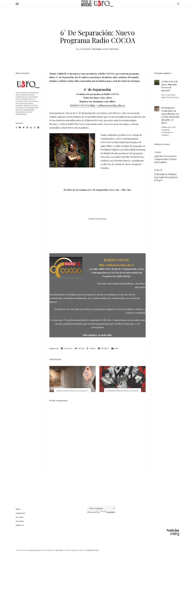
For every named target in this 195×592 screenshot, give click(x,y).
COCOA (82, 49)
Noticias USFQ (172, 532)
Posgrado (20, 521)
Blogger (59, 550)
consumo (157, 152)
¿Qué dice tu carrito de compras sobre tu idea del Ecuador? (165, 159)
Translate (110, 512)
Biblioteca (20, 525)
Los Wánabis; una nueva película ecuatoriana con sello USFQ (129, 391)
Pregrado (20, 517)
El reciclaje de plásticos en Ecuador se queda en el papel (166, 177)
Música (88, 49)
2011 (77, 49)
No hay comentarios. (111, 49)
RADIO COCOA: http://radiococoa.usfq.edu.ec (97, 105)
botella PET (158, 170)
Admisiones (21, 513)
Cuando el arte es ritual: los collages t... (72, 391)
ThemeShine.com (92, 550)
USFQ (18, 509)
